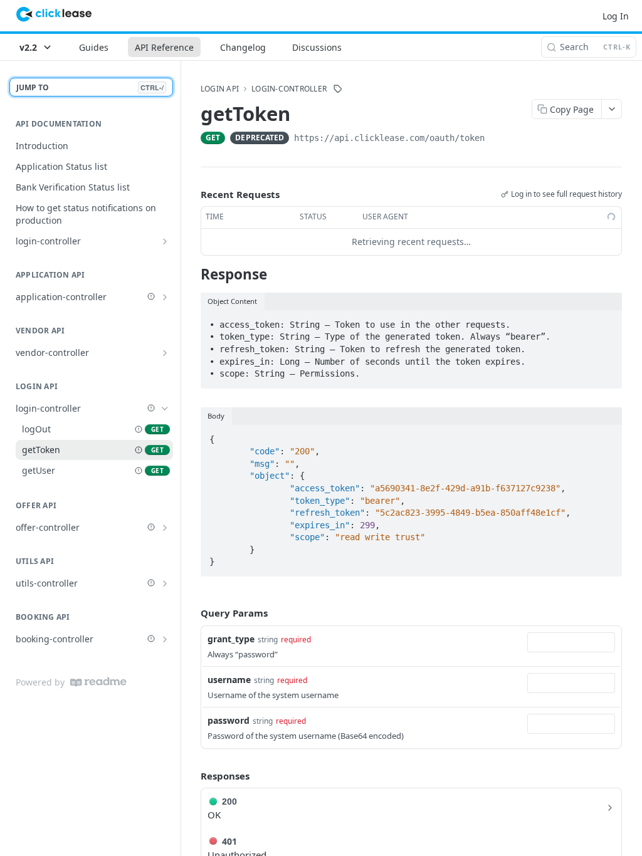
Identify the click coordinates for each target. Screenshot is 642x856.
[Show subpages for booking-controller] (165, 639)
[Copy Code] (607, 321)
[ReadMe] (98, 682)
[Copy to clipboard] (497, 139)
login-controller (289, 89)
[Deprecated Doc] (151, 296)
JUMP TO (90, 87)
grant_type (231, 639)
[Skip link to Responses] (192, 776)
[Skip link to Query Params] (192, 613)
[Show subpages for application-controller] (165, 297)
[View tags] (337, 89)
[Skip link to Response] (192, 274)
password (229, 720)
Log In (616, 16)
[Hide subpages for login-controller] (165, 409)
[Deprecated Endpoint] (138, 429)
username (229, 680)
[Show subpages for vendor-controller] (165, 353)
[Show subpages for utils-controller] (165, 583)
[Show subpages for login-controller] (165, 241)
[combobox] (571, 642)
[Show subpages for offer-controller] (165, 528)
